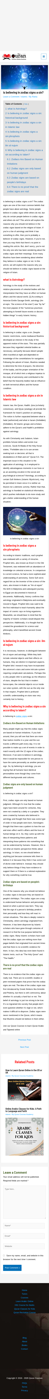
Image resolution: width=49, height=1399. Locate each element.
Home (24, 1290)
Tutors (24, 1294)
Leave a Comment (11, 97)
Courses (24, 1298)
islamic (24, 97)
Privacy (24, 1390)
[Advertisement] (24, 25)
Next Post (24, 1047)
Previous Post (24, 1040)
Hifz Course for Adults (24, 1305)
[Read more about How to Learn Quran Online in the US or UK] (24, 1090)
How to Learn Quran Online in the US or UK (23, 1071)
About (24, 1341)
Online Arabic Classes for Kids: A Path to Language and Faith (23, 1109)
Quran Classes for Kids (24, 1309)
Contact (24, 1349)
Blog (25, 1338)
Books (24, 1345)
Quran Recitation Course (25, 1312)
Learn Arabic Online (24, 1301)
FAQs (24, 1383)
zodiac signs (21, 716)
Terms (24, 1387)
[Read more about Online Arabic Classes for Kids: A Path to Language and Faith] (24, 1136)
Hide (26, 104)
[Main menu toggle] (44, 56)
